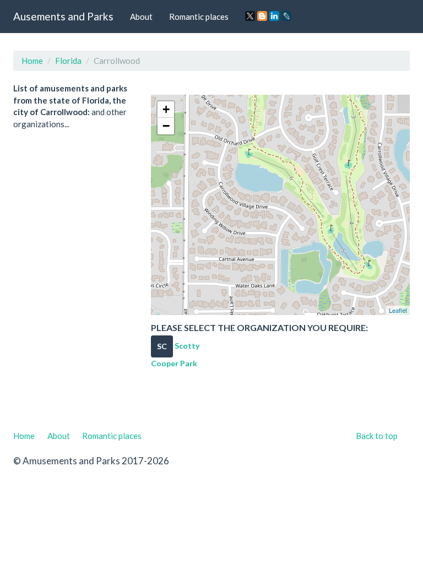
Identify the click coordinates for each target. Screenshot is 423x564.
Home (32, 61)
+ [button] (166, 109)
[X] (250, 16)
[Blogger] (262, 16)
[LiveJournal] (286, 16)
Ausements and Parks (63, 16)
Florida (68, 61)
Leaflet (398, 310)
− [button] (166, 126)
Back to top (377, 436)
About (141, 16)
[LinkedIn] (274, 16)
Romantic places (199, 16)
